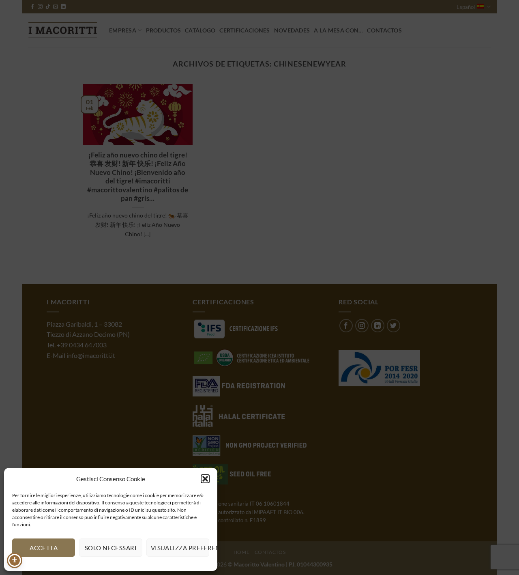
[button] (205, 479)
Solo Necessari (111, 547)
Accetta (44, 547)
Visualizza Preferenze (180, 547)
